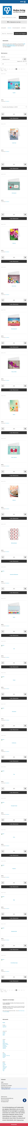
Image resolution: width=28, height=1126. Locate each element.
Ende (6, 70)
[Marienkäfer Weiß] (14, 928)
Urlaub (4, 1041)
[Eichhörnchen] (14, 739)
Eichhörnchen (14, 742)
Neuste (4, 1022)
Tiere (3, 1070)
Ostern (4, 1040)
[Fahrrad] (14, 676)
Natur (3, 1069)
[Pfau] (14, 771)
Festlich (4, 1063)
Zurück (5, 69)
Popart (4, 1057)
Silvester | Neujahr (5, 1044)
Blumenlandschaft (14, 328)
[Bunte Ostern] (14, 277)
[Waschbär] (14, 865)
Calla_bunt (14, 243)
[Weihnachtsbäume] (14, 534)
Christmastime (14, 193)
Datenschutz (4, 1096)
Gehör (4, 1065)
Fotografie (4, 1054)
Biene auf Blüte (14, 371)
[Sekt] (14, 645)
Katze (14, 837)
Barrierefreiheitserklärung (7, 1098)
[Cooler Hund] (14, 134)
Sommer (4, 1033)
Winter (4, 1035)
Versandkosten (7, 101)
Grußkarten (4, 1045)
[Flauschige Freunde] (14, 802)
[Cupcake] (14, 83)
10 (21, 69)
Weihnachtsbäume (14, 543)
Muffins (14, 617)
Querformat (4, 1026)
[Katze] (14, 834)
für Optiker (4, 1064)
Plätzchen (14, 500)
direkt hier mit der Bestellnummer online (14, 44)
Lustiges (4, 1068)
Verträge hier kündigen (6, 1085)
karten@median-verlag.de (11, 45)
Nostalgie (4, 1056)
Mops (14, 899)
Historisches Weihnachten (14, 574)
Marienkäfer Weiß (14, 931)
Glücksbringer (5, 1066)
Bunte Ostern (14, 286)
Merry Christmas (14, 457)
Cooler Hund (14, 142)
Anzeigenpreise (4, 1101)
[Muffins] (14, 608)
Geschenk (4, 1048)
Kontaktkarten (5, 1046)
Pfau (14, 774)
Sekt (14, 648)
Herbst (4, 1034)
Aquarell (4, 1053)
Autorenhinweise (5, 1100)
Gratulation (4, 1047)
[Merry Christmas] (14, 448)
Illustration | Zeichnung (6, 1055)
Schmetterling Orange (14, 962)
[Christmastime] (14, 184)
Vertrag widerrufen (5, 1088)
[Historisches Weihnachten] (14, 571)
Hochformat (4, 1025)
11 (23, 69)
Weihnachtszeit (5, 1043)
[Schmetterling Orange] (14, 959)
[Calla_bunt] (14, 234)
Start (1, 69)
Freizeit (4, 1042)
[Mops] (14, 896)
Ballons (14, 414)
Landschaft (4, 1067)
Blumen (4, 1062)
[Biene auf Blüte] (14, 363)
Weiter (2, 70)
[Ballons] (14, 405)
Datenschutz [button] (20, 1120)
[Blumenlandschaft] (14, 320)
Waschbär (14, 868)
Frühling (4, 1032)
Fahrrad (14, 680)
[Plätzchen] (14, 491)
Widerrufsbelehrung (5, 1087)
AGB (2, 1082)
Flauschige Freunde (14, 805)
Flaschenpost (14, 711)
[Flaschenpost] (14, 708)
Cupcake (14, 92)
